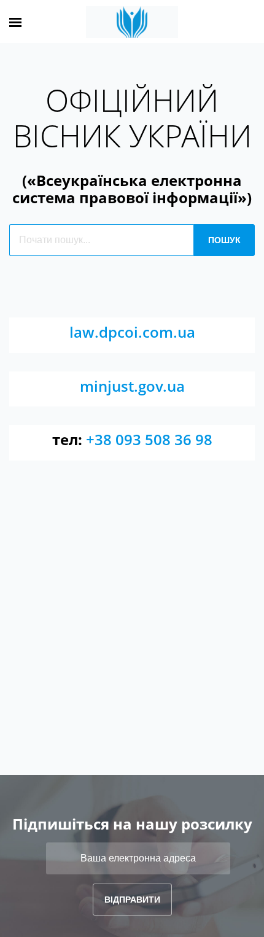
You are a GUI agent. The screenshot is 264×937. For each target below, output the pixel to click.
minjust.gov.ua (132, 386)
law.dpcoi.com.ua (132, 332)
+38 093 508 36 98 (149, 439)
